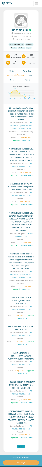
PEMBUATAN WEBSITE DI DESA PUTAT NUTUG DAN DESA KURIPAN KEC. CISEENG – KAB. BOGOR (21, 385)
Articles (11, 71)
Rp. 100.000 (20, 342)
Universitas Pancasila (22, 33)
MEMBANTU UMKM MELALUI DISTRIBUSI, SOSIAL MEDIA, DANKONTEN (21, 301)
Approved (16, 140)
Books (12, 80)
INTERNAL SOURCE (27, 175)
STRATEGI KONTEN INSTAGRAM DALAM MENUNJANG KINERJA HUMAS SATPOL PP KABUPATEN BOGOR (21, 187)
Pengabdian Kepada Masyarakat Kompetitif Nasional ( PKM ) (21, 127)
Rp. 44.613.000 (25, 138)
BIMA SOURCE (27, 140)
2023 (14, 173)
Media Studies (29, 44)
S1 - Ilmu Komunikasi (22, 36)
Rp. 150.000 (20, 315)
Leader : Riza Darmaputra (18, 123)
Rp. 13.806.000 (25, 400)
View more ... (21, 446)
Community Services (15, 75)
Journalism (14, 48)
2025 (14, 138)
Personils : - (21, 170)
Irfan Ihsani (21, 135)
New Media (21, 48)
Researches (27, 71)
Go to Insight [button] (21, 463)
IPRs (30, 75)
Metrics (27, 80)
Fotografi (28, 48)
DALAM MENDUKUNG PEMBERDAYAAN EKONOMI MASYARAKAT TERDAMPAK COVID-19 (21, 356)
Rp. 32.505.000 (25, 242)
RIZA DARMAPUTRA (19, 30)
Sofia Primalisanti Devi (24, 132)
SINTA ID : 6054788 (22, 39)
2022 (10, 315)
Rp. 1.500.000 (25, 202)
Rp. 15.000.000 (25, 173)
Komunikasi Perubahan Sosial (16, 44)
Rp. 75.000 (20, 371)
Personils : (13, 132)
